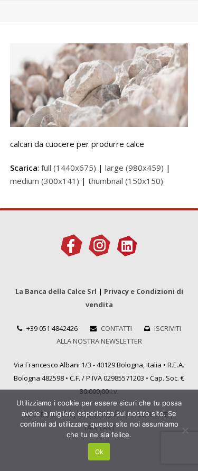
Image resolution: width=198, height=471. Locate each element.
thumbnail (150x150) (125, 181)
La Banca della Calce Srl (56, 291)
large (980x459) (134, 167)
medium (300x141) (44, 181)
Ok (99, 452)
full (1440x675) (68, 167)
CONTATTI (116, 328)
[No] (185, 430)
